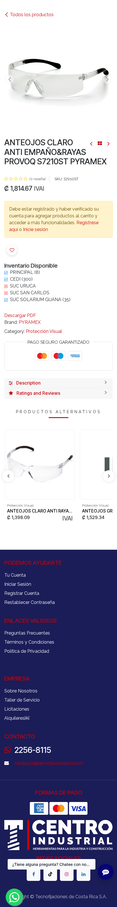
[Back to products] (99, 143)
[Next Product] (108, 143)
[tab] (58, 383)
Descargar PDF (20, 315)
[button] (9, 79)
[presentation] (8, 476)
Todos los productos (32, 14)
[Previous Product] (91, 143)
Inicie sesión (35, 229)
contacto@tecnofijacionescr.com (48, 763)
